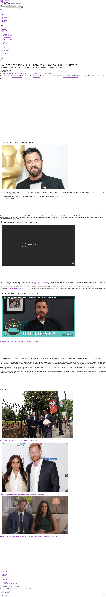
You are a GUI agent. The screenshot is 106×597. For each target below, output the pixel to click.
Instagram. (37, 192)
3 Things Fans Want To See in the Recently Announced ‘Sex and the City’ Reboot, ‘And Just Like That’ (24, 341)
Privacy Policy (7, 37)
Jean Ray (3, 68)
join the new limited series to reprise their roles (40, 282)
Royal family (5, 20)
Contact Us (7, 579)
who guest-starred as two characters (16, 288)
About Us (6, 34)
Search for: (3, 8)
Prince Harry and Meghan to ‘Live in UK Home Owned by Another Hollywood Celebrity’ (22, 494)
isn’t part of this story (15, 218)
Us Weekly (84, 286)
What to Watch (5, 17)
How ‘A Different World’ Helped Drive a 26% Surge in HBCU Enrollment (18, 440)
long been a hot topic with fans (70, 77)
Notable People (5, 18)
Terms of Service (8, 35)
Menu (1, 9)
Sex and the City (37, 77)
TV (3, 14)
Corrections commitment (10, 585)
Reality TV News (6, 15)
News (3, 11)
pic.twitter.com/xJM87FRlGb (58, 196)
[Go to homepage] (5, 569)
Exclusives (4, 13)
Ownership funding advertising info (12, 586)
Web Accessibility (8, 39)
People (62, 358)
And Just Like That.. (17, 77)
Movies (4, 22)
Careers (6, 580)
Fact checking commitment (10, 583)
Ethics (5, 582)
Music (3, 21)
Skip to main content (5, 0)
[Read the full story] (37, 437)
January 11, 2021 (18, 198)
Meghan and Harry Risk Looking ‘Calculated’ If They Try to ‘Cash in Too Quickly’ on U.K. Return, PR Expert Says (29, 536)
